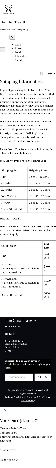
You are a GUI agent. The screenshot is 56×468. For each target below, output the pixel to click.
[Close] (5, 411)
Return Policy (12, 347)
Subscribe (43, 377)
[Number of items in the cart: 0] (42, 73)
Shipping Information (16, 343)
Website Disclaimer (15, 397)
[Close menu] (12, 37)
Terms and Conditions (38, 397)
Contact (9, 350)
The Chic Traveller (14, 22)
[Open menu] (2, 50)
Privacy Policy (28, 400)
